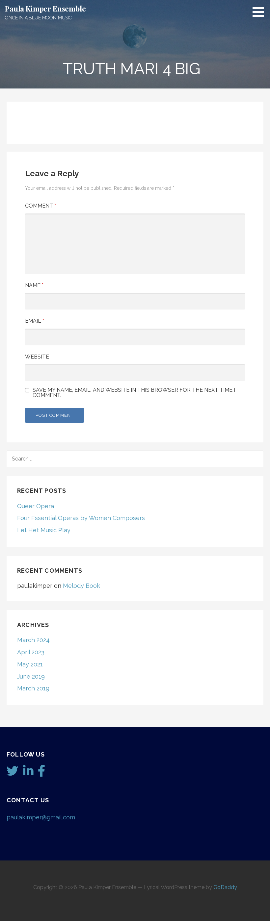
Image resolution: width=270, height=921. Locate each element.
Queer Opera (35, 506)
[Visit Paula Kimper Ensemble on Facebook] (41, 773)
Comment (40, 206)
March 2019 (33, 688)
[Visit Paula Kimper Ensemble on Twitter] (12, 773)
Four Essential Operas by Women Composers (81, 517)
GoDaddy (225, 887)
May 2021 (30, 664)
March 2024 (33, 639)
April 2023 (30, 652)
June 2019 (31, 676)
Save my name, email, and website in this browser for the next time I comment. (134, 392)
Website (37, 357)
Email (34, 321)
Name (34, 285)
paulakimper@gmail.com (41, 817)
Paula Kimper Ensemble (45, 8)
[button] (260, 11)
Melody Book (81, 585)
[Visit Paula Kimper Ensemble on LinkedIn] (28, 773)
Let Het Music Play (43, 530)
